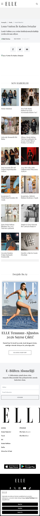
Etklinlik (23, 428)
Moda (10, 22)
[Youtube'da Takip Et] (24, 488)
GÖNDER (20, 397)
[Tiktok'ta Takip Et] (30, 488)
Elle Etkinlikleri (24, 436)
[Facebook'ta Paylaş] (13, 49)
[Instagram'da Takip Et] (19, 488)
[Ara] (37, 4)
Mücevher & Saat (6, 451)
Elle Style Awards (25, 432)
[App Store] (12, 466)
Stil (2, 440)
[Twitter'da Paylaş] (20, 49)
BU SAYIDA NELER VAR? (20, 352)
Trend (3, 436)
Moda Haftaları (6, 443)
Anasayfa (3, 22)
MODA (3, 428)
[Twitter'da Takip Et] (15, 488)
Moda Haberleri (19, 22)
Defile (3, 447)
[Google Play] (28, 466)
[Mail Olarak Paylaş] (27, 49)
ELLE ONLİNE (17, 39)
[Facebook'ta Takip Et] (10, 488)
